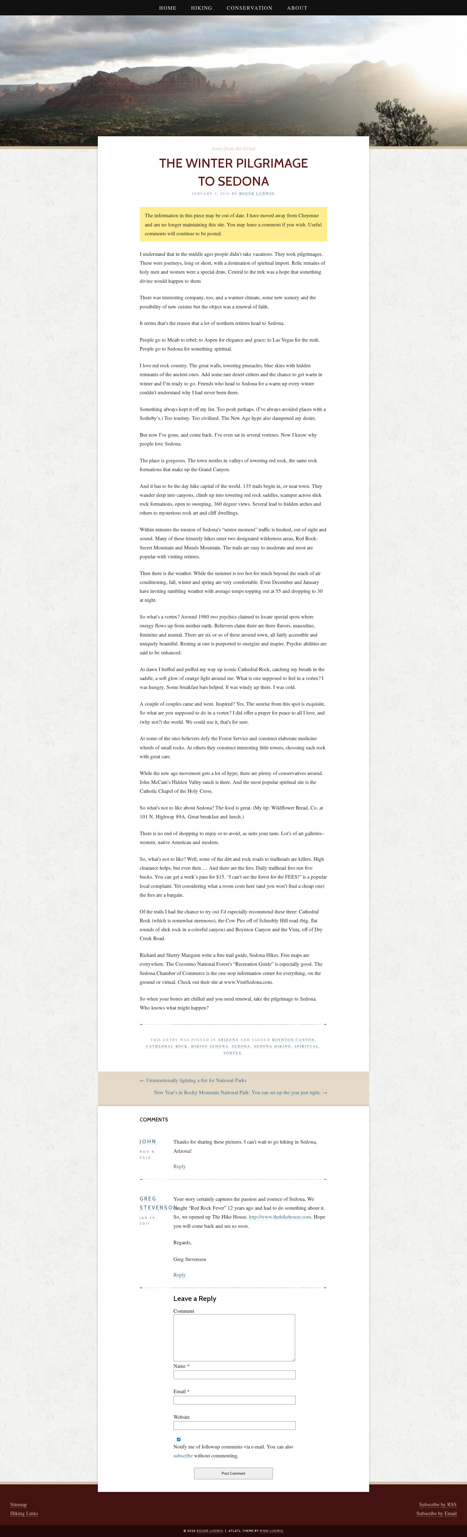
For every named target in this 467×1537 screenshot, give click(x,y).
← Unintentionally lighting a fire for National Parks (193, 1080)
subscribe (183, 1455)
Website (182, 1416)
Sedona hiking (272, 1046)
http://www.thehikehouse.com (280, 1216)
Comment (184, 1310)
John (148, 1141)
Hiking (201, 7)
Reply (180, 1166)
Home (168, 7)
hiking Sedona (210, 1046)
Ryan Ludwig (271, 1531)
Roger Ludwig (257, 193)
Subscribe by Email (436, 1513)
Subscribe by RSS (438, 1504)
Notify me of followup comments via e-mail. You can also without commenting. (233, 1451)
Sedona (241, 1046)
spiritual (307, 1046)
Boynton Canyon (293, 1040)
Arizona (228, 1040)
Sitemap (18, 1504)
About (297, 7)
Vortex (233, 1053)
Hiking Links (24, 1513)
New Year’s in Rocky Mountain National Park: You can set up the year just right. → (240, 1092)
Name (180, 1365)
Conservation (250, 7)
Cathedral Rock (167, 1046)
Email (180, 1391)
